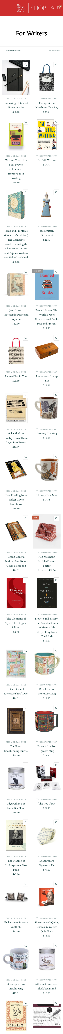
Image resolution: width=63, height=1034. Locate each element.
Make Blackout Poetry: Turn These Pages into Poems (16, 438)
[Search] (52, 8)
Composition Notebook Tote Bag (46, 105)
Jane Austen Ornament (47, 233)
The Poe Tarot (46, 803)
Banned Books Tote (16, 376)
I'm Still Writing (47, 160)
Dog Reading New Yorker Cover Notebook (16, 500)
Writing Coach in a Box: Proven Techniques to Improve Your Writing (16, 169)
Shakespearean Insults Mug (16, 986)
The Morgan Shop (16, 98)
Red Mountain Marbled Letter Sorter (47, 561)
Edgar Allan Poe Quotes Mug (46, 749)
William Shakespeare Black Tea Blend (46, 986)
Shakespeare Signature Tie (47, 863)
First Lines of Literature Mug (47, 691)
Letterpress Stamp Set (47, 379)
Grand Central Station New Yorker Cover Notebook (16, 561)
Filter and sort (13, 50)
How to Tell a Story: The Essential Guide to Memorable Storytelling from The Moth (47, 627)
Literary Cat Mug (47, 433)
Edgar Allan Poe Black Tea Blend (16, 806)
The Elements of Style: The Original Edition (16, 623)
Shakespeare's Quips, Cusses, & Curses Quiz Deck (47, 927)
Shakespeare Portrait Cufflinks (16, 925)
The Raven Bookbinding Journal (16, 749)
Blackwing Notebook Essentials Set (16, 105)
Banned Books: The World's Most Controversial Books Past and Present (47, 317)
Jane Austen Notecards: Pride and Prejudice (16, 315)
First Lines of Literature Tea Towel (16, 691)
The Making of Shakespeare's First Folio (16, 865)
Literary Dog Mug (46, 495)
